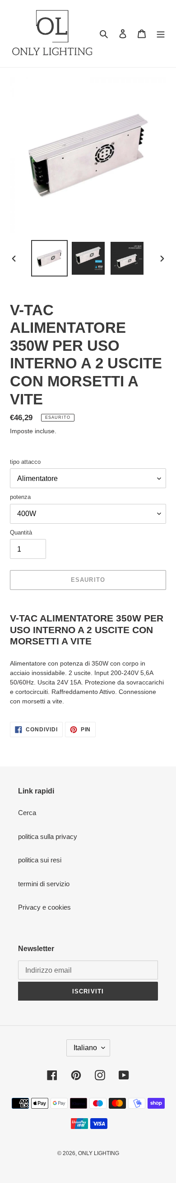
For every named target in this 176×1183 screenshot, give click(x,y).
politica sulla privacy (47, 836)
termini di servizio (43, 884)
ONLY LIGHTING (98, 1153)
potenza (20, 497)
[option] (49, 258)
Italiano (85, 1048)
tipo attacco (25, 461)
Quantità (21, 532)
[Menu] (160, 33)
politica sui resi (39, 860)
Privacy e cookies (44, 907)
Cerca (27, 812)
